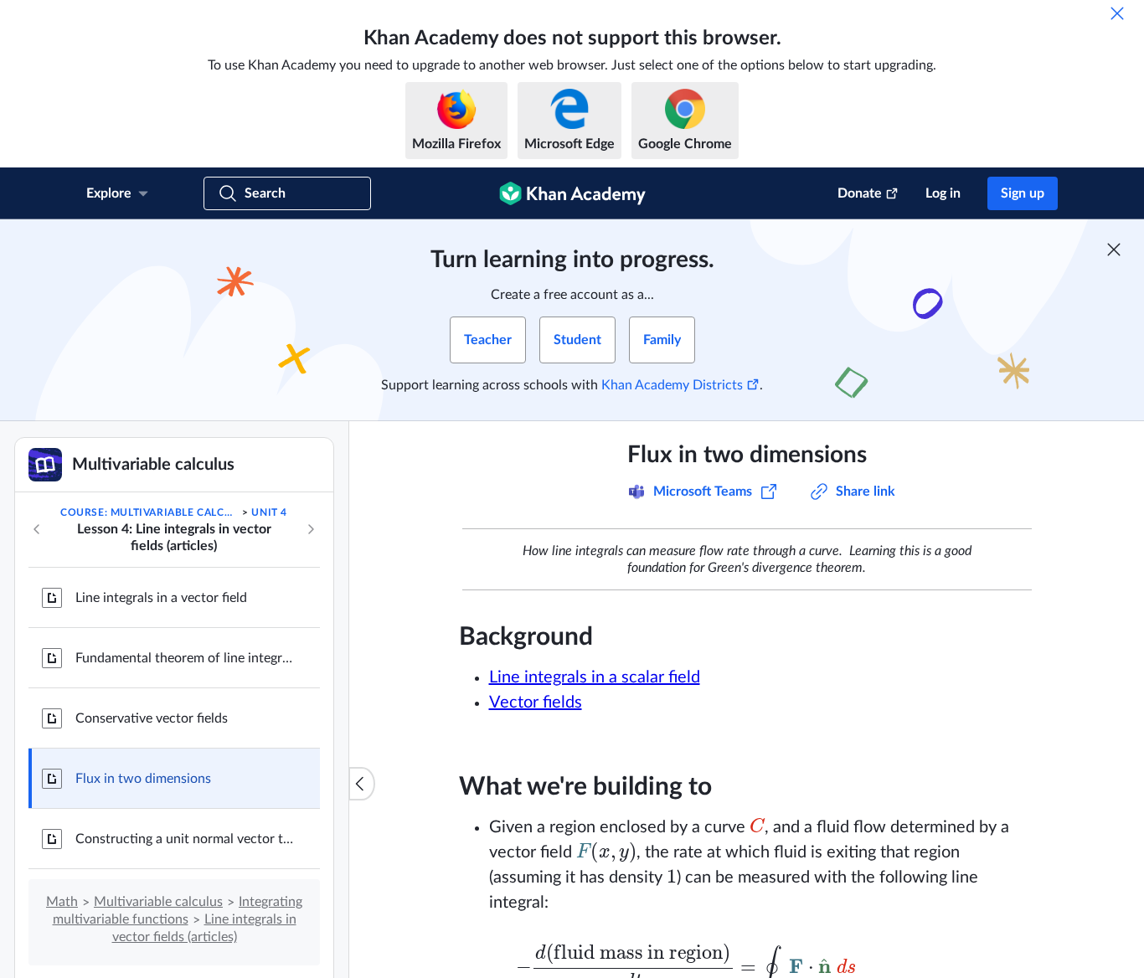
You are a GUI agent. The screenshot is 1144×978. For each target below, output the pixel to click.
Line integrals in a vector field (161, 598)
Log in (943, 193)
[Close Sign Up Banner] (1114, 249)
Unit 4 (269, 512)
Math (62, 902)
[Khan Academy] (572, 193)
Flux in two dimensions (143, 778)
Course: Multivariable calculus (150, 512)
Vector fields (535, 702)
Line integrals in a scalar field (594, 677)
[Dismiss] (1117, 13)
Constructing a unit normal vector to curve (184, 839)
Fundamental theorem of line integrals (184, 658)
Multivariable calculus (158, 902)
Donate (859, 193)
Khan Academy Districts (672, 385)
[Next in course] (311, 529)
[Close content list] (361, 783)
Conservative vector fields (151, 718)
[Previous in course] (37, 529)
